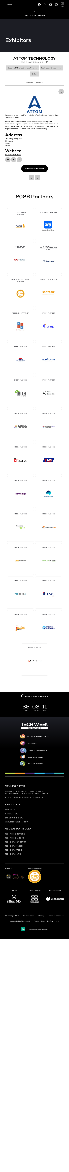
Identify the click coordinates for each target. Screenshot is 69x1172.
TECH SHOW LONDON (14, 846)
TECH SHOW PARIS (13, 854)
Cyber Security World (38, 750)
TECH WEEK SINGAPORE (15, 834)
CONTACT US (10, 810)
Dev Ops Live (32, 743)
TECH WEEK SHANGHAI (14, 838)
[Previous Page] (31, 177)
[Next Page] (37, 177)
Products (39, 82)
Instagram (56, 5)
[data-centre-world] (23, 763)
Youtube (51, 5)
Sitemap (41, 916)
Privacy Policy (28, 916)
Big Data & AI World (35, 757)
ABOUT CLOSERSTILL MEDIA (16, 822)
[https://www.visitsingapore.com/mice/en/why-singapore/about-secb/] (14, 904)
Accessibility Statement (20, 921)
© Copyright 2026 (12, 916)
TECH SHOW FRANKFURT (15, 842)
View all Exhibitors (34, 169)
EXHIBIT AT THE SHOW (14, 818)
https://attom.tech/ (13, 155)
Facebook (39, 5)
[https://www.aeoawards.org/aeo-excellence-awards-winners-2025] (8, 879)
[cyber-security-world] (23, 750)
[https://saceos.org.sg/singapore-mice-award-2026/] (15, 880)
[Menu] (62, 4)
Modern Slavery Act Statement (46, 921)
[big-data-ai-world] (23, 757)
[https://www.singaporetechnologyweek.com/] (34, 729)
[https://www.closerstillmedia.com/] (55, 900)
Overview (29, 82)
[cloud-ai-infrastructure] (22, 736)
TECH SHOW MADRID (13, 850)
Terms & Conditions (56, 916)
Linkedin (45, 5)
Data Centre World (35, 763)
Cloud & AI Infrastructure (38, 736)
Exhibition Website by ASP (37, 929)
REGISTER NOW (11, 814)
